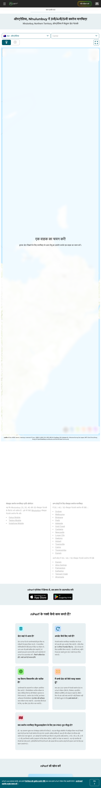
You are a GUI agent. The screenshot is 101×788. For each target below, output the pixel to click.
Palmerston (60, 568)
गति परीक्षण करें (84, 4)
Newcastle (59, 532)
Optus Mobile (14, 517)
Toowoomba (60, 550)
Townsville (60, 544)
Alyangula (59, 577)
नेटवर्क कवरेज (6, 42)
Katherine (59, 571)
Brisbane (59, 517)
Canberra (59, 529)
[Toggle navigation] (4, 3)
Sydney (58, 511)
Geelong (58, 538)
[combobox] (26, 36)
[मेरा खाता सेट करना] (97, 3)
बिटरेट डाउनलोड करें (15, 42)
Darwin (58, 553)
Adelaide (59, 523)
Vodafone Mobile (16, 523)
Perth (57, 520)
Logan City (60, 535)
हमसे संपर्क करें (73, 698)
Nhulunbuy (36, 510)
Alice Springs (61, 565)
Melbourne (60, 514)
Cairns (58, 547)
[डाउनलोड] (38, 596)
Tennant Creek (61, 574)
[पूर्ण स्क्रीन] (96, 42)
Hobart (58, 541)
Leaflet (6, 437)
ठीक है (94, 782)
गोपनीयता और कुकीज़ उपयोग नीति (35, 781)
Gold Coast (60, 526)
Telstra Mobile (15, 520)
